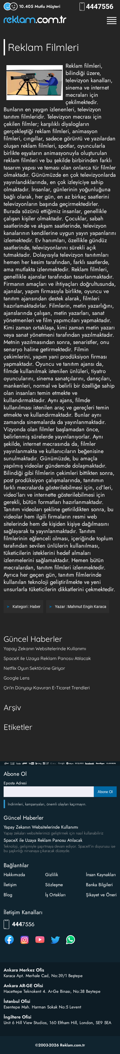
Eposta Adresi (15, 783)
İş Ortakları (55, 895)
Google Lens (17, 678)
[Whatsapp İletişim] (70, 944)
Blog (8, 895)
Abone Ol (105, 792)
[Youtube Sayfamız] (39, 944)
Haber (35, 606)
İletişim (10, 884)
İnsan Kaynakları (101, 874)
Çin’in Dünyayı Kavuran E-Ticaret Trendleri (47, 687)
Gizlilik (51, 874)
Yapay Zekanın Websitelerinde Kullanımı (45, 648)
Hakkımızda (14, 874)
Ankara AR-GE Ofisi (23, 986)
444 (99, 6)
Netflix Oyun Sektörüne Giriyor (34, 668)
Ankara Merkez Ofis (24, 970)
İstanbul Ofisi (17, 1001)
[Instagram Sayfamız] (24, 944)
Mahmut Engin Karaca (87, 606)
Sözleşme (54, 884)
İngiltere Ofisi (17, 1017)
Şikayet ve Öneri (101, 895)
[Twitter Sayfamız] (55, 944)
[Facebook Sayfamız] (9, 944)
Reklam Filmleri (43, 47)
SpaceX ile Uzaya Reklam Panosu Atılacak (47, 658)
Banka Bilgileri (99, 884)
